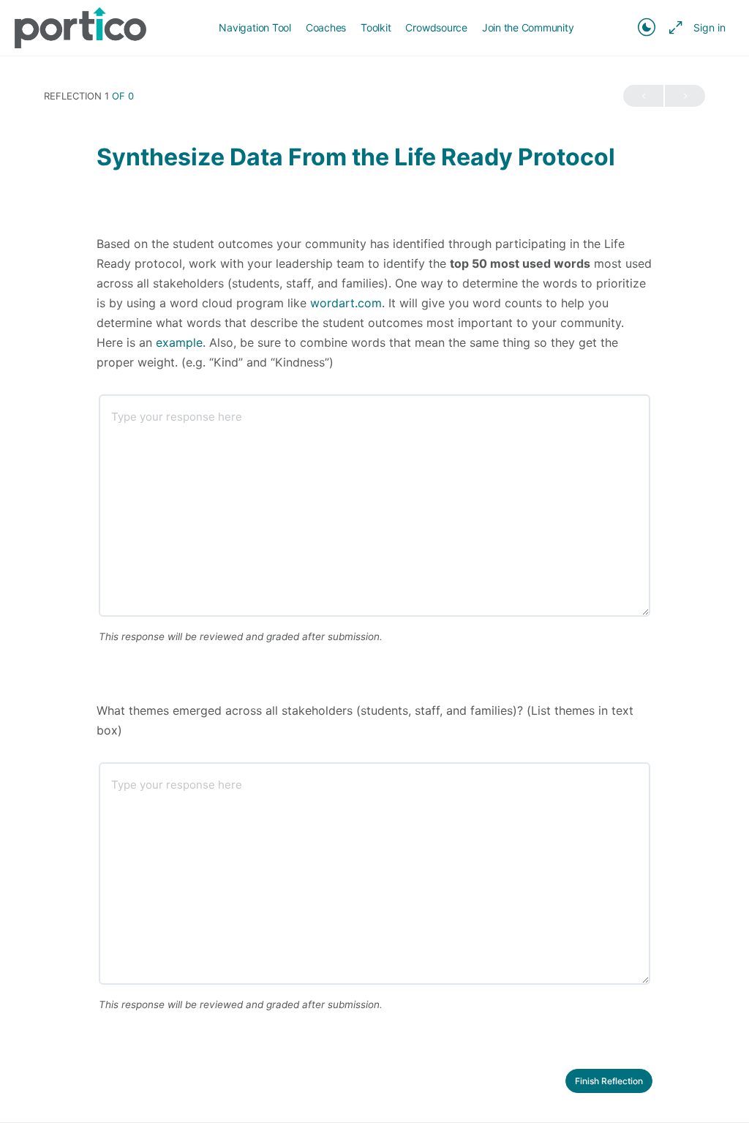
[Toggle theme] (646, 28)
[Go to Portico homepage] (80, 26)
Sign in (709, 27)
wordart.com (346, 303)
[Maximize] (673, 28)
